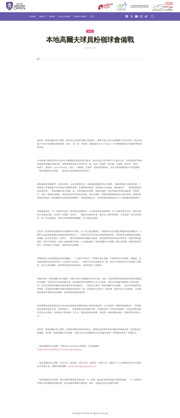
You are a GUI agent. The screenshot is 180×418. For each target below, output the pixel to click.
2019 (90, 31)
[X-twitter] (131, 16)
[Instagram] (141, 16)
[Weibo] (146, 16)
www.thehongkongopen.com (82, 366)
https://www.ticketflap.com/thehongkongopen (59, 349)
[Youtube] (136, 16)
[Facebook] (127, 16)
